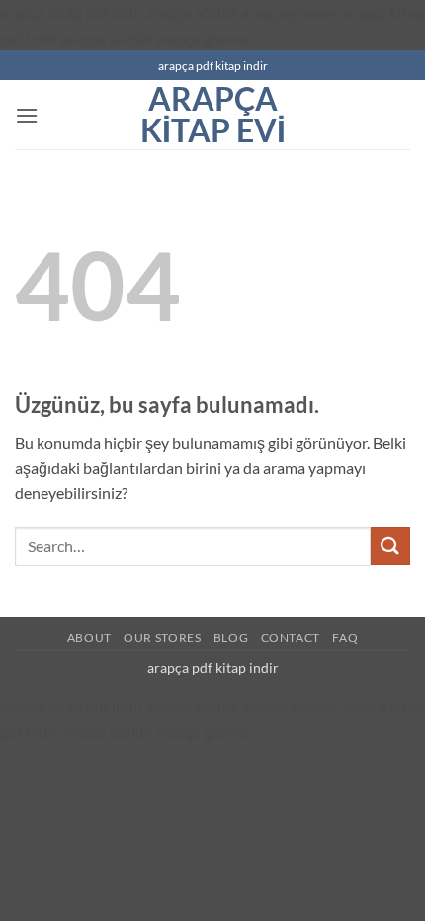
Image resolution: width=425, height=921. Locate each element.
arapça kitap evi (213, 114)
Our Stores (162, 637)
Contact (290, 637)
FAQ (345, 637)
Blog (230, 637)
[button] (27, 115)
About (89, 637)
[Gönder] (390, 546)
